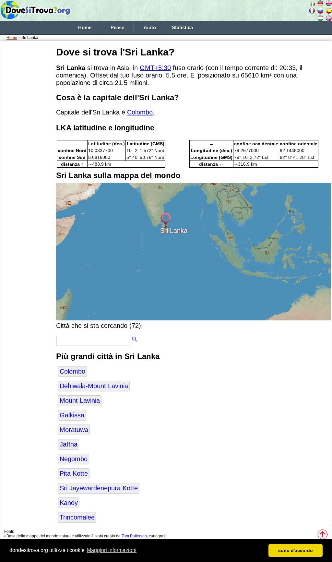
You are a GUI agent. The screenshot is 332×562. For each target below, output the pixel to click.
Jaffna (68, 444)
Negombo (74, 458)
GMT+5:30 (155, 67)
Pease (117, 27)
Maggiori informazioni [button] (111, 550)
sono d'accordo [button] (295, 550)
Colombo (140, 112)
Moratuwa (74, 429)
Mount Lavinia (80, 400)
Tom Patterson (134, 536)
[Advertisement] (27, 142)
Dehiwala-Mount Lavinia (94, 385)
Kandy (69, 502)
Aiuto (150, 27)
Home (84, 27)
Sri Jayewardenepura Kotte (99, 488)
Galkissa (72, 415)
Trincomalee (77, 517)
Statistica (182, 27)
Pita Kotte (74, 473)
